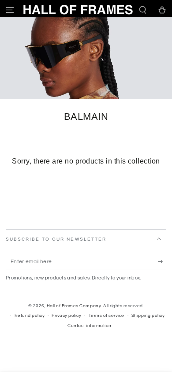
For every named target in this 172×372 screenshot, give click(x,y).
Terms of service (106, 315)
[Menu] (9, 10)
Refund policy (30, 315)
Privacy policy (66, 315)
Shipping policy (148, 315)
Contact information (89, 326)
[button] (143, 10)
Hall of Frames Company (74, 306)
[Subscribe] (162, 261)
